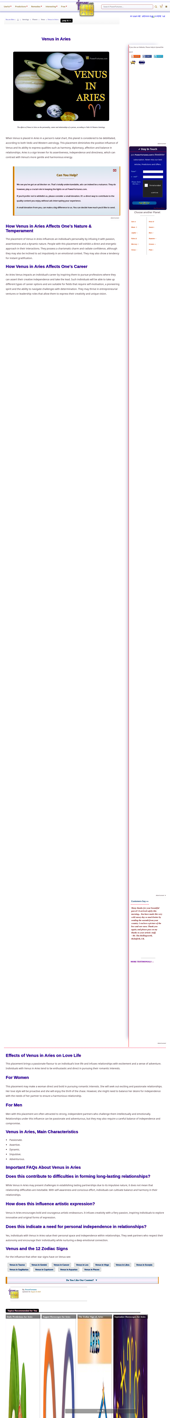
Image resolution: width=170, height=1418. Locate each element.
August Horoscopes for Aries (56, 1317)
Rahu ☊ (134, 238)
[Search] (156, 6)
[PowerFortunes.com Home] (84, 8)
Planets (34, 19)
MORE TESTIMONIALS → (142, 962)
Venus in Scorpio (144, 1265)
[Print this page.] (142, 62)
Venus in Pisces (91, 1269)
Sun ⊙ (133, 221)
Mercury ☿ (135, 244)
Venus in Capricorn (44, 1269)
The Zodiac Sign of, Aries (91, 1317)
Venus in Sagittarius (18, 1269)
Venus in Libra (122, 1265)
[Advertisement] (63, 233)
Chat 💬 (100, 1411)
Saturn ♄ (152, 227)
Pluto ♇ (151, 250)
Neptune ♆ (152, 238)
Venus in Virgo (102, 1265)
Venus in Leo (82, 1265)
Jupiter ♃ (134, 233)
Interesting (51, 6)
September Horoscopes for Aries (129, 1317)
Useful (8, 6)
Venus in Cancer (61, 1265)
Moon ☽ (134, 227)
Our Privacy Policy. (159, 208)
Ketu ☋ (151, 221)
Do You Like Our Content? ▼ (81, 1280)
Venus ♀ (134, 250)
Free (64, 6)
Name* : (134, 171)
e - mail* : (135, 177)
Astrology (25, 19)
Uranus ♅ (152, 244)
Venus (43, 19)
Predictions (21, 6)
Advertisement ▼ (161, 895)
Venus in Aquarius (68, 1269)
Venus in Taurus (17, 1265)
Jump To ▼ (66, 20)
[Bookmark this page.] (133, 62)
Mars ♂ (151, 233)
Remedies (36, 6)
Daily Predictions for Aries (19, 1317)
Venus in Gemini (39, 1265)
